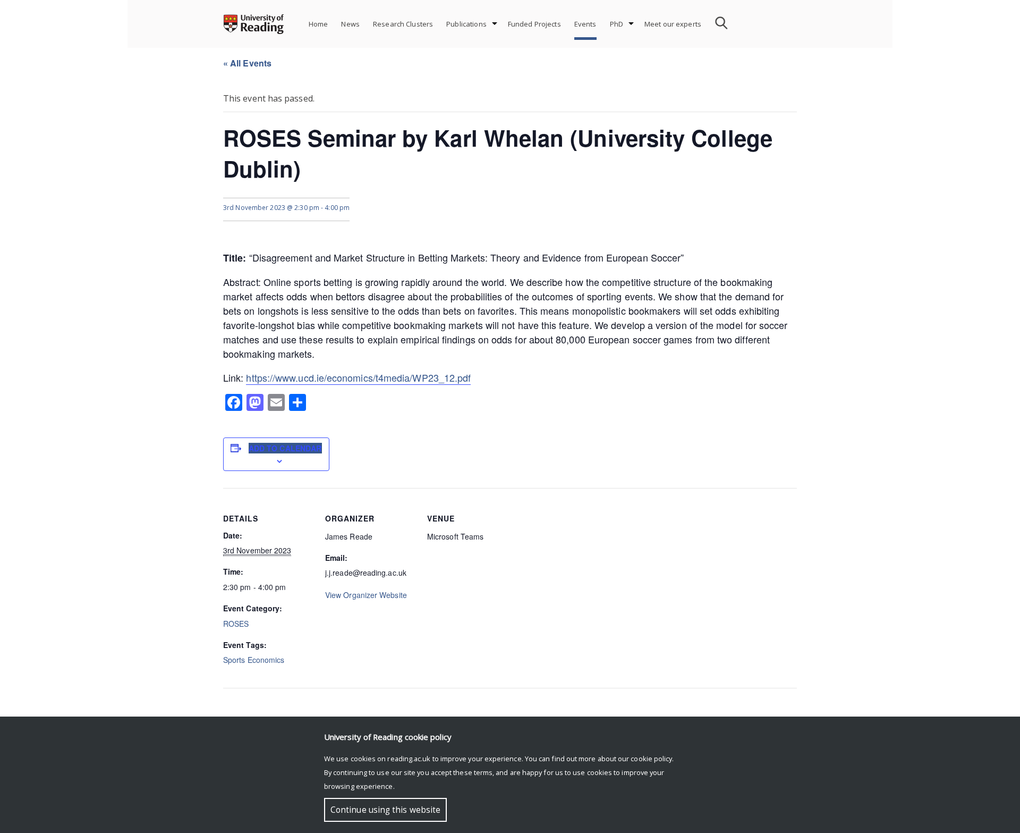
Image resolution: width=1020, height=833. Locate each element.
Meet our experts (672, 24)
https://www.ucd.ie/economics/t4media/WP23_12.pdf (358, 377)
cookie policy (651, 758)
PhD (616, 24)
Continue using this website (385, 809)
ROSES (236, 623)
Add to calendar (285, 448)
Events (585, 24)
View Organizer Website (366, 595)
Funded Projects (534, 24)
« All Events (247, 63)
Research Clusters (403, 24)
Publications (466, 24)
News (350, 24)
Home (318, 24)
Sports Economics (253, 659)
